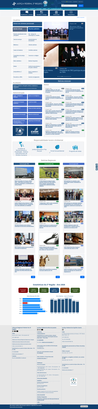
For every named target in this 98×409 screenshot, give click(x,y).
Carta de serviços (17, 39)
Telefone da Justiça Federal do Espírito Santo (21, 344)
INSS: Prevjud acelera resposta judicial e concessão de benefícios (24, 248)
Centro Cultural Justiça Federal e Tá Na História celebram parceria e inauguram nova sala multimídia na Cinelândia (24, 204)
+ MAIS (33, 276)
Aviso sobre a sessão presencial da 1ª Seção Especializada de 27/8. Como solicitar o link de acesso (54, 112)
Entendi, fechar (84, 406)
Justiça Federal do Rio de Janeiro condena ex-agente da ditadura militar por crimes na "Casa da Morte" (48, 248)
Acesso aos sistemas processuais (23, 23)
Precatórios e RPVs (17, 77)
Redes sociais (81, 1)
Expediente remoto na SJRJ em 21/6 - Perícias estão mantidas (53, 118)
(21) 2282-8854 (15, 351)
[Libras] (97, 165)
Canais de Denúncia (18, 50)
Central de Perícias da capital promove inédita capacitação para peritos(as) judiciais (48, 226)
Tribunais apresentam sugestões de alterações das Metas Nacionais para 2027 (23, 270)
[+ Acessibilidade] (97, 169)
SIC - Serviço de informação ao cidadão (34, 34)
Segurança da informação (34, 120)
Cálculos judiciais (33, 44)
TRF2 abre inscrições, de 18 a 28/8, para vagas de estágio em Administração (74, 126)
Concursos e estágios (34, 55)
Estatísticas (16, 108)
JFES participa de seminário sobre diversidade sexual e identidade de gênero (72, 182)
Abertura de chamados (17, 354)
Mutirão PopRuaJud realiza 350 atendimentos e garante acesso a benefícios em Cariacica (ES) (72, 226)
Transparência (71, 14)
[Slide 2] (59, 76)
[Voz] (97, 167)
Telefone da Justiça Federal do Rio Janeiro (21, 341)
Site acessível (73, 383)
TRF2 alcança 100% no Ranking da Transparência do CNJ (76, 28)
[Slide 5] (63, 76)
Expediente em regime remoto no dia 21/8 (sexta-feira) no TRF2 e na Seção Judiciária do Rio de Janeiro (74, 119)
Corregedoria (25, 8)
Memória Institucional (34, 114)
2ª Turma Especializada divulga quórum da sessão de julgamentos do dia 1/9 (74, 91)
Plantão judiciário (34, 29)
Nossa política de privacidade (16, 407)
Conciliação (39, 8)
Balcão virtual (17, 29)
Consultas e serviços (41, 14)
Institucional (56, 14)
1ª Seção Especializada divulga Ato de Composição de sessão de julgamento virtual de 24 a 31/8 (74, 112)
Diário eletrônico (17, 61)
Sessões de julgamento (34, 77)
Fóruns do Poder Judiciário (35, 108)
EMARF (44, 8)
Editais (15, 66)
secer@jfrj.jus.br (40, 348)
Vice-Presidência (16, 8)
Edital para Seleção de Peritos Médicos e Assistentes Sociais (73, 132)
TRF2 (83, 88)
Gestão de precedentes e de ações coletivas (34, 67)
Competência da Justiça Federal (18, 56)
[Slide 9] (69, 76)
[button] (46, 32)
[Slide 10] (70, 76)
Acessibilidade (75, 1)
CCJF (49, 8)
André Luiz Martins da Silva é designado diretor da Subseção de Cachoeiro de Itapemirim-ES (73, 270)
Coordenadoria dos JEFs (56, 8)
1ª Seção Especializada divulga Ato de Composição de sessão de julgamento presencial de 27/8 (74, 105)
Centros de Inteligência (34, 95)
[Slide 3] (60, 76)
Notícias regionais (64, 81)
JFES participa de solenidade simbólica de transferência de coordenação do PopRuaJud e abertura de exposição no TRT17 (73, 205)
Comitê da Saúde (32, 102)
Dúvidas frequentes (33, 61)
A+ (65, 1)
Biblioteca (15, 44)
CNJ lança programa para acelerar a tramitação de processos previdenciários (24, 226)
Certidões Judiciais (33, 50)
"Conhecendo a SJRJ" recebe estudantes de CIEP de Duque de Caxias (48, 204)
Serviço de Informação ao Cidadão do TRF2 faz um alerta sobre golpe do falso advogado (54, 126)
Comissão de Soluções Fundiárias (18, 102)
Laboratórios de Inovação (19, 114)
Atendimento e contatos (27, 14)
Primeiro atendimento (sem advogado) (19, 34)
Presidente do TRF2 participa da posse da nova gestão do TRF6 (64, 71)
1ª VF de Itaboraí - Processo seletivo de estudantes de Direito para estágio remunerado (74, 98)
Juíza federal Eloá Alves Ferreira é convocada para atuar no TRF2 (72, 248)
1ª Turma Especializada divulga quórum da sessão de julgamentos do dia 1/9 (54, 98)
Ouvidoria (32, 8)
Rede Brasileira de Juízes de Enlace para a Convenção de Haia (19, 122)
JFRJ (83, 95)
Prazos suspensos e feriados (33, 72)
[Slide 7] (66, 76)
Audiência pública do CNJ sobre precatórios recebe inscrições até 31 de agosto (53, 91)
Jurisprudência (16, 71)
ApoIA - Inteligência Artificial (18, 96)
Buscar (62, 3)
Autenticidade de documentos (33, 40)
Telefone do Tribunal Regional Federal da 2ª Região (23, 339)
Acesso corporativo (80, 17)
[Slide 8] (67, 76)
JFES (82, 179)
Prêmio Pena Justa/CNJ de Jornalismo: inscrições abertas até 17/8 (48, 270)
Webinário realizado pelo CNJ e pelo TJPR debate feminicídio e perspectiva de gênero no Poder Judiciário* (54, 133)
